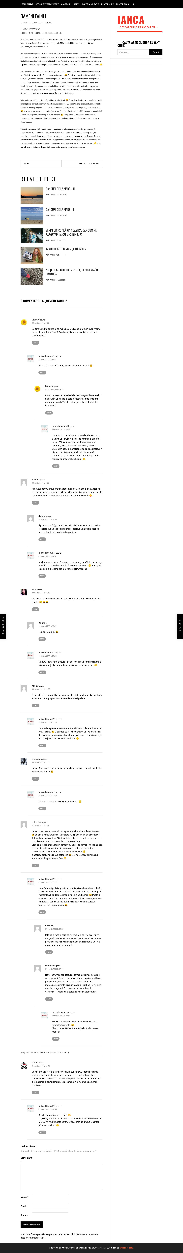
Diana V (36, 319)
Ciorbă (27, 164)
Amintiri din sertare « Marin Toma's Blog (50, 1052)
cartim (35, 1062)
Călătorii (66, 4)
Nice (34, 589)
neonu (35, 685)
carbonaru (37, 759)
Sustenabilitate (90, 4)
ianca (49, 22)
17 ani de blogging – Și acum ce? (66, 249)
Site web (25, 1215)
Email (24, 1206)
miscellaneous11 (47, 356)
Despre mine (107, 4)
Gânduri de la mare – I (60, 209)
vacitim (35, 479)
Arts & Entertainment (47, 4)
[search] (134, 4)
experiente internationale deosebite (47, 33)
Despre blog (122, 4)
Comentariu (26, 1159)
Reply (36, 343)
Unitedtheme (126, 1248)
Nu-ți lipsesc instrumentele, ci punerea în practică (72, 271)
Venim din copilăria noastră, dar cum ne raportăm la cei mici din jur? (71, 232)
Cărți (76, 4)
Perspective (27, 4)
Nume (24, 1197)
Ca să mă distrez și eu (88, 164)
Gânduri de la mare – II (60, 188)
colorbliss (36, 822)
